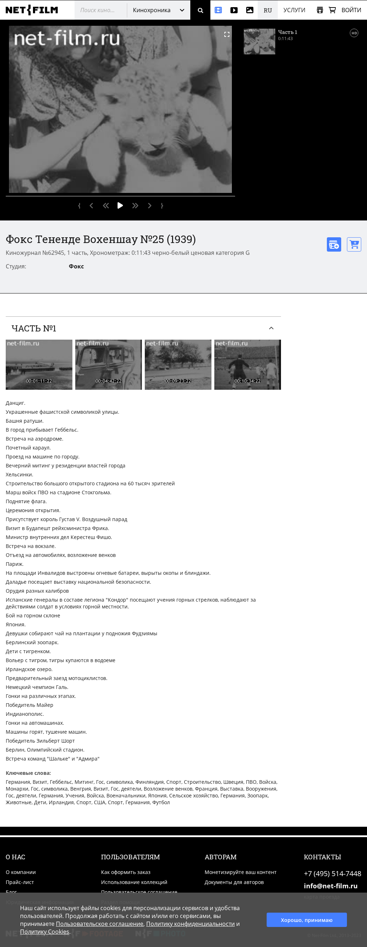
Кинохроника (152, 10)
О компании (21, 872)
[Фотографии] (250, 10)
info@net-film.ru (331, 886)
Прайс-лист (20, 882)
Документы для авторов (234, 882)
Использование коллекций (134, 882)
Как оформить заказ (126, 872)
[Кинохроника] (218, 10)
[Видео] (234, 10)
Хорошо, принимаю (307, 920)
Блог (11, 892)
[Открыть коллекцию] (320, 10)
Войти (351, 10)
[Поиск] (200, 10)
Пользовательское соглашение (139, 892)
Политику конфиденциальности (190, 924)
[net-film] (34, 10)
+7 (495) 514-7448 (332, 873)
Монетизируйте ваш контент (241, 872)
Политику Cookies (44, 932)
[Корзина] (332, 10)
